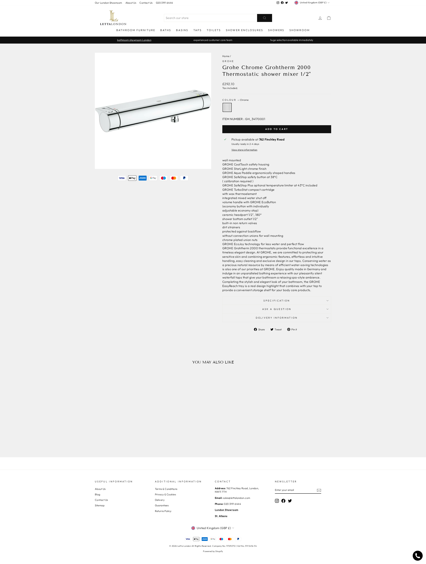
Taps (197, 30)
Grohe (228, 61)
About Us (130, 2)
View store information (244, 149)
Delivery (160, 499)
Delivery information (277, 317)
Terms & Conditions (166, 489)
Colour (235, 99)
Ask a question (276, 309)
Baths (165, 30)
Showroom (299, 30)
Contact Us (146, 2)
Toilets (214, 30)
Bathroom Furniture (135, 30)
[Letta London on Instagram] (277, 501)
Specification (276, 300)
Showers (276, 30)
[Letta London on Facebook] (283, 501)
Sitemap (100, 505)
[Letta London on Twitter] (290, 501)
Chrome (227, 107)
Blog (97, 494)
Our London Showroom (108, 2)
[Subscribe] (319, 490)
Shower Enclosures (244, 30)
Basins (182, 30)
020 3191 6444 (164, 2)
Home (225, 56)
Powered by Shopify (213, 551)
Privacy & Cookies (165, 494)
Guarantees (162, 505)
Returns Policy (163, 511)
